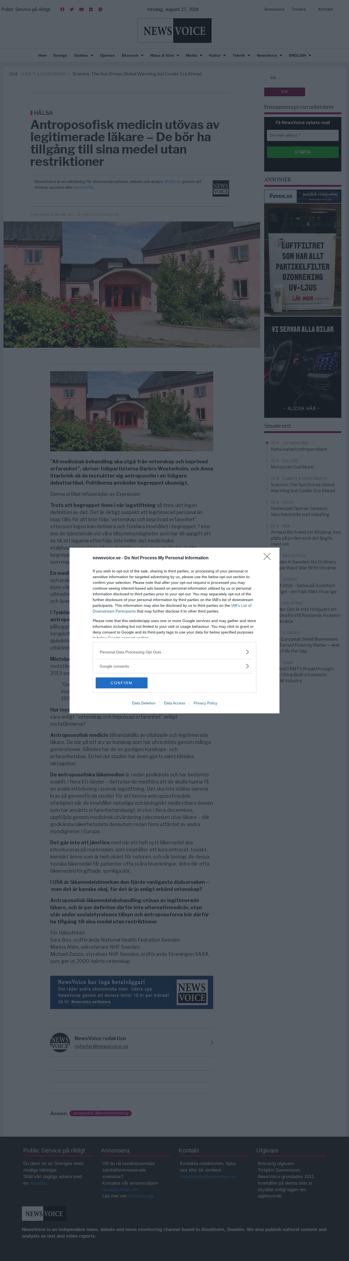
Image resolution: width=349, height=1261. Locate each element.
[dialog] (174, 630)
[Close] (269, 558)
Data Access (174, 703)
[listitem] (174, 652)
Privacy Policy (205, 703)
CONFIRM (122, 683)
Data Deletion (143, 703)
